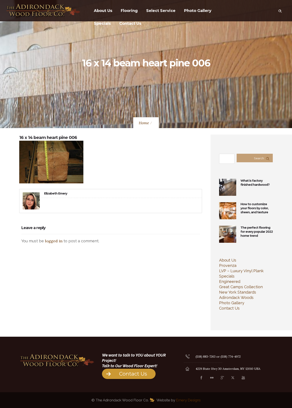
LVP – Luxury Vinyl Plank (241, 271)
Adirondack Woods (236, 297)
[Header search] (280, 10)
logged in (53, 240)
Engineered (229, 281)
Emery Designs (188, 400)
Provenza (227, 265)
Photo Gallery (197, 10)
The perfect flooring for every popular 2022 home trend (256, 232)
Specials (102, 23)
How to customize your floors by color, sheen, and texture (254, 208)
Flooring (129, 10)
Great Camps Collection (241, 287)
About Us (103, 10)
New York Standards (237, 292)
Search (259, 158)
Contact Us (130, 23)
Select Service (160, 10)
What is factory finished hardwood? (255, 183)
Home (144, 122)
